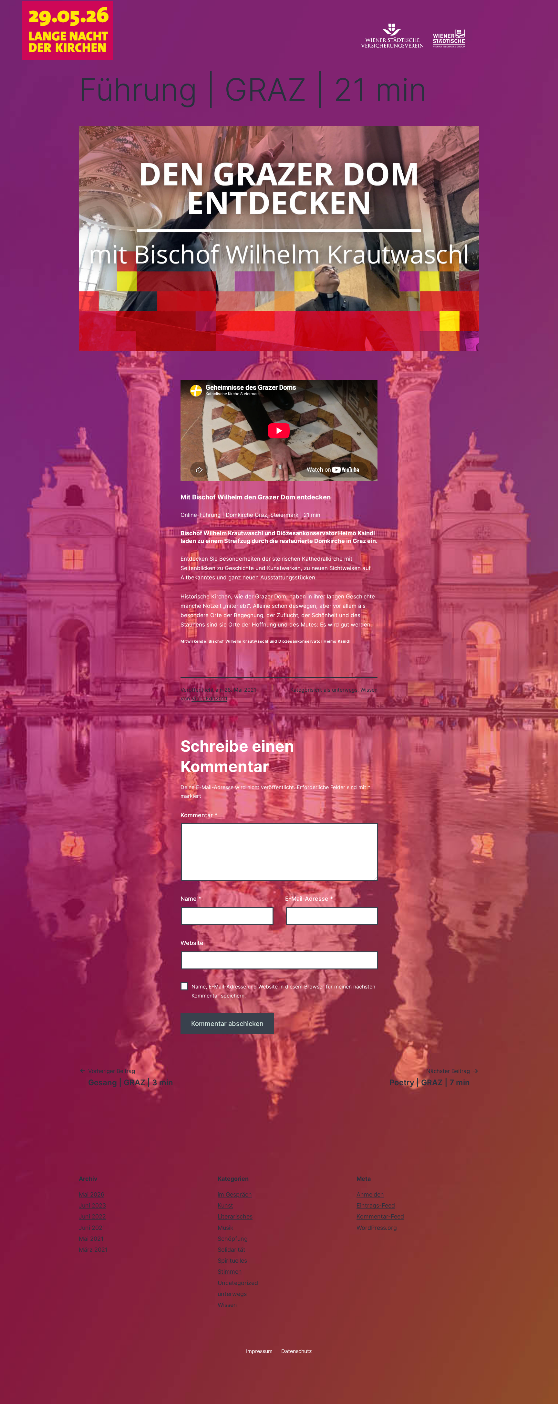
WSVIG (392, 39)
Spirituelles (232, 1260)
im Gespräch (235, 1194)
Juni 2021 (92, 1227)
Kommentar (199, 815)
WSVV (457, 39)
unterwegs (344, 690)
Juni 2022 (92, 1216)
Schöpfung (233, 1238)
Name (191, 898)
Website (192, 942)
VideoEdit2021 (209, 698)
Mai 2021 (91, 1238)
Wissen (368, 690)
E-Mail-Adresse (309, 898)
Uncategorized (238, 1282)
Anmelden (370, 1194)
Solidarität (231, 1249)
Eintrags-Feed (375, 1205)
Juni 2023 (92, 1205)
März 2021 (93, 1249)
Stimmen (230, 1271)
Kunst (225, 1205)
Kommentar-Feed (380, 1216)
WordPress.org (376, 1227)
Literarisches (235, 1216)
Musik (225, 1227)
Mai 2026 (91, 1194)
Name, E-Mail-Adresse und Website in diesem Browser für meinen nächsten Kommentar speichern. (283, 990)
